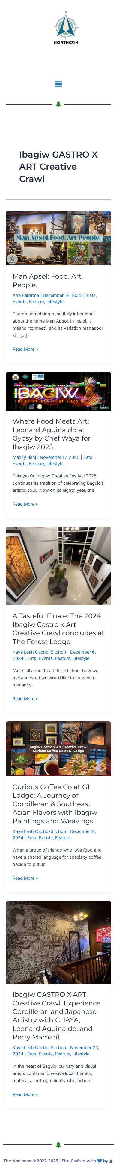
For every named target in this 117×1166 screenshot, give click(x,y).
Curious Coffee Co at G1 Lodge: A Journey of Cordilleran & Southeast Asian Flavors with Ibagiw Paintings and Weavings (55, 804)
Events (20, 301)
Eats (91, 295)
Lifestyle (54, 301)
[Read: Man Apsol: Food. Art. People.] (58, 238)
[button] (58, 84)
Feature (36, 301)
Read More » (25, 349)
